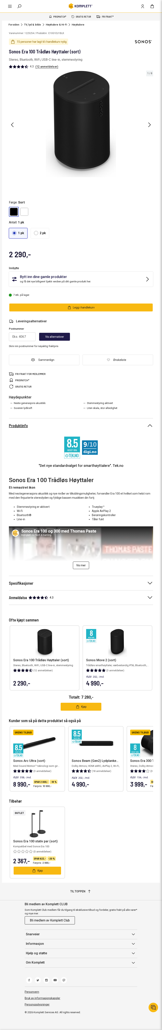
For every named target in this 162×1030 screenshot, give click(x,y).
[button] (14, 212)
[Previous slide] (12, 124)
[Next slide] (149, 124)
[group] (81, 124)
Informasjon (35, 944)
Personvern (32, 991)
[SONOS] (143, 42)
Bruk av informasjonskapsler (42, 998)
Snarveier (33, 934)
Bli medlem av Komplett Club (50, 920)
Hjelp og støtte (36, 953)
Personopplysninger (37, 1004)
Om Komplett (35, 962)
